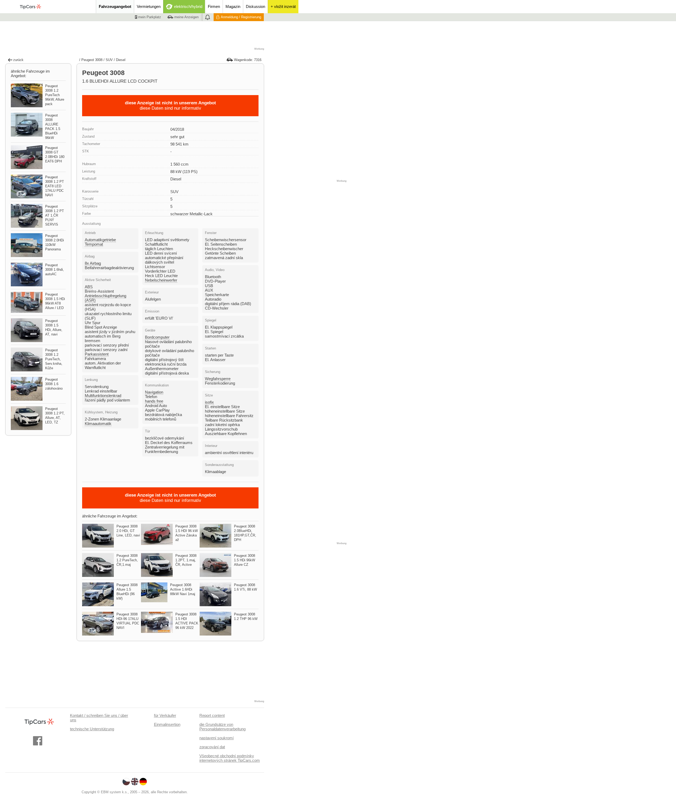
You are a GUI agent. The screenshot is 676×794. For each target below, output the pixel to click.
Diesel (120, 60)
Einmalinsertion (167, 724)
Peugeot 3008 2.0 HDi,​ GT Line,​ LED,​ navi (128, 530)
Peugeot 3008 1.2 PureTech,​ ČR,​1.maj (127, 560)
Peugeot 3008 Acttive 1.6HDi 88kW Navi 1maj (182, 589)
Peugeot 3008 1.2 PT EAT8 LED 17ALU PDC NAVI (54, 186)
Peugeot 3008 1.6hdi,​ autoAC (54, 269)
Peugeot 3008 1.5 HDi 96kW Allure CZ (244, 560)
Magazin (233, 6)
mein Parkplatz (149, 17)
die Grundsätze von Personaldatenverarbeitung (222, 726)
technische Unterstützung (92, 729)
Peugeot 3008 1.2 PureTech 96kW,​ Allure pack (54, 95)
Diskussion (255, 6)
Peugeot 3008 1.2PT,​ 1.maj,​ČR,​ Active (185, 560)
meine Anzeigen (186, 17)
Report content (212, 715)
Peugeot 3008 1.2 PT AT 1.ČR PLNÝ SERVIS (54, 215)
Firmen (214, 6)
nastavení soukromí (216, 738)
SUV (109, 60)
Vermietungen (149, 6)
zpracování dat (212, 747)
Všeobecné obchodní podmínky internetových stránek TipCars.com (229, 758)
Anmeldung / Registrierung (241, 17)
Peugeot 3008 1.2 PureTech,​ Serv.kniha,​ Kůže (53, 359)
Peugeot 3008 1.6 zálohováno (54, 383)
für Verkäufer (165, 715)
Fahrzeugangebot (115, 6)
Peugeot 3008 (91, 60)
